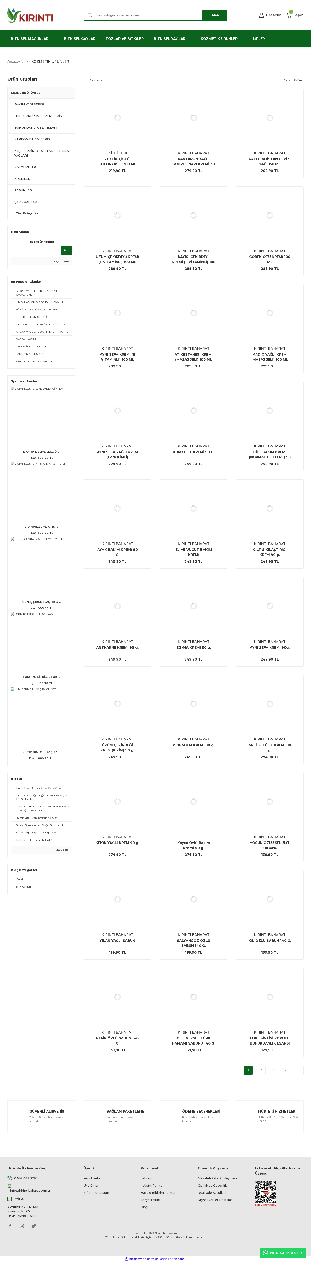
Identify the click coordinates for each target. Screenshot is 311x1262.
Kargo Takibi (150, 1200)
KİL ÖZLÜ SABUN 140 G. (270, 941)
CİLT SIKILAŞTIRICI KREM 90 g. (269, 552)
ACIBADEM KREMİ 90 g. (194, 745)
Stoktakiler (96, 80)
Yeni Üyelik (92, 1178)
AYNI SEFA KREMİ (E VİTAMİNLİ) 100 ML (117, 357)
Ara (66, 250)
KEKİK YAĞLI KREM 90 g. (117, 843)
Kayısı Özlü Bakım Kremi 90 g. (193, 845)
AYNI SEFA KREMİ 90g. (270, 648)
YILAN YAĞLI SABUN (117, 941)
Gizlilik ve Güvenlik (212, 1185)
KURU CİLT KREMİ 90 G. (194, 452)
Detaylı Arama (60, 261)
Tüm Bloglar (61, 849)
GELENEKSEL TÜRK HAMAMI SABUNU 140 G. (193, 1040)
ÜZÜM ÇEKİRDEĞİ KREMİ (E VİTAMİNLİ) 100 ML (117, 259)
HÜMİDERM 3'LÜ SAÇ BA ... (41, 752)
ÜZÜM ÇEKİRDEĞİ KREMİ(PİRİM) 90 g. (117, 747)
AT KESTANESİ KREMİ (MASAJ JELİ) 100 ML (194, 357)
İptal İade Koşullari (212, 1193)
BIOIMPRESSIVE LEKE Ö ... (41, 451)
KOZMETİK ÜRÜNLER (50, 62)
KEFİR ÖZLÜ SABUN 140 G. (117, 1040)
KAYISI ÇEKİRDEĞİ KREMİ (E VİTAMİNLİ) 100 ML (193, 260)
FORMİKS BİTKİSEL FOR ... (41, 677)
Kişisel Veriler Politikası (215, 1200)
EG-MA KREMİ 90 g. (193, 648)
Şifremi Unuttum (96, 1193)
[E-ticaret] (155, 1259)
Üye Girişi (91, 1185)
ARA (215, 15)
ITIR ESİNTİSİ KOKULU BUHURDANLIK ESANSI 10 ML (270, 1041)
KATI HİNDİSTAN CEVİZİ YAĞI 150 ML (270, 161)
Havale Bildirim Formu (158, 1193)
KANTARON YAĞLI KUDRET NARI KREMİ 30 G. (194, 162)
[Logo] (30, 15)
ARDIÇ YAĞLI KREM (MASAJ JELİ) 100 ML (269, 357)
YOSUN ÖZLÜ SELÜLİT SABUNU (270, 845)
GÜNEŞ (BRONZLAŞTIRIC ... (41, 602)
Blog (144, 1207)
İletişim (146, 1178)
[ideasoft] (133, 1259)
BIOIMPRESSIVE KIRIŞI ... (41, 526)
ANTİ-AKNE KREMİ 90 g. (117, 648)
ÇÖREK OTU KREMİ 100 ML (269, 259)
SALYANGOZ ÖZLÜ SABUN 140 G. (193, 943)
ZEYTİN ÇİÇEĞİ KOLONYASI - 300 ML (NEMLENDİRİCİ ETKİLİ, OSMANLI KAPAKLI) (118, 162)
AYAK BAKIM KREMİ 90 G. (117, 552)
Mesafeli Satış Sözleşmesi (217, 1178)
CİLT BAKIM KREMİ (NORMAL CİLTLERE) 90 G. (270, 455)
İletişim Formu (151, 1185)
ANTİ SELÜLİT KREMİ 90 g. (270, 747)
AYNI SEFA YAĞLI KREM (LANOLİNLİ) (117, 454)
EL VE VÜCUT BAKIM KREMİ (193, 552)
